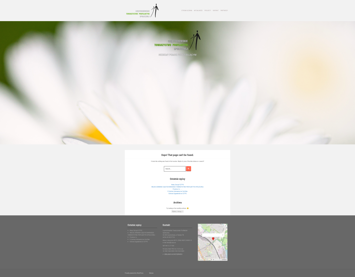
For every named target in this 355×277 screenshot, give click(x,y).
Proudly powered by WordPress (134, 273)
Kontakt (216, 10)
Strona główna (186, 10)
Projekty (207, 10)
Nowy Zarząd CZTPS (177, 185)
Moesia (151, 273)
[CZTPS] (142, 10)
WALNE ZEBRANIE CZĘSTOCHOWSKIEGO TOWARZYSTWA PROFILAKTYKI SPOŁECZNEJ (177, 187)
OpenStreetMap (217, 259)
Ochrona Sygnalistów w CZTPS (178, 193)
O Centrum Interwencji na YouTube (177, 191)
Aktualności (198, 10)
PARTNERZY (224, 10)
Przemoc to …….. (177, 189)
